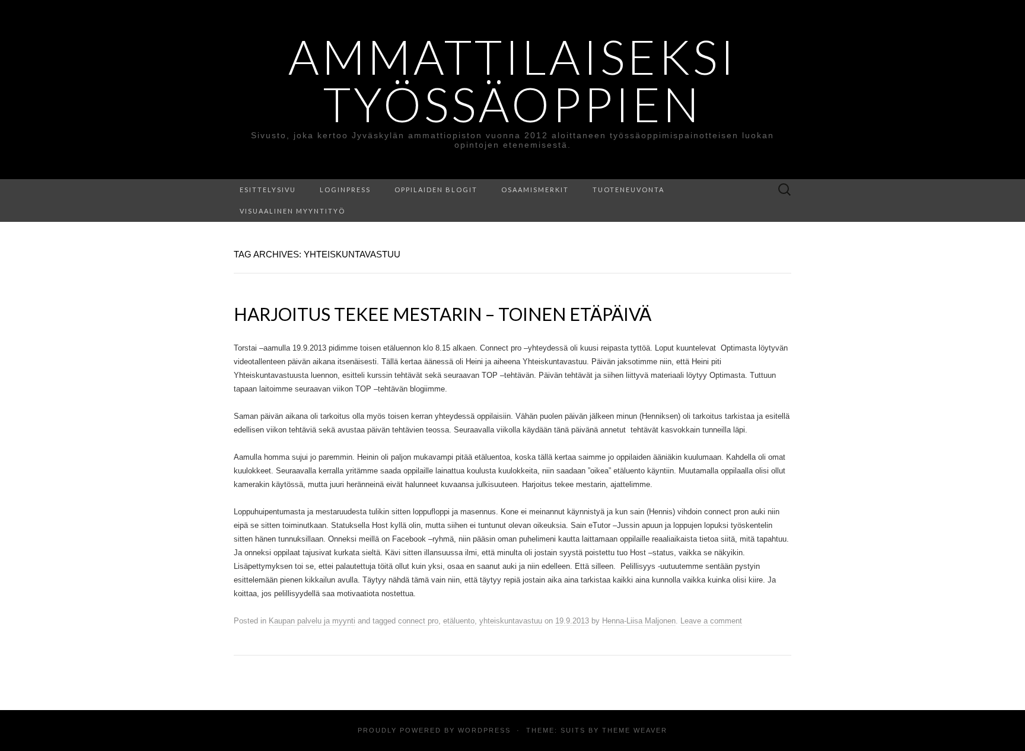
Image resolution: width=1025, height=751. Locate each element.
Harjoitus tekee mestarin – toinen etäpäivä (442, 313)
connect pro (418, 620)
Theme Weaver (634, 730)
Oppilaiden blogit (436, 189)
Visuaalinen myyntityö (292, 211)
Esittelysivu (268, 189)
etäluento (459, 620)
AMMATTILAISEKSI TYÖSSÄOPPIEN (512, 80)
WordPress (484, 730)
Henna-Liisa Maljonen (639, 620)
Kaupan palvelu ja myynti (312, 620)
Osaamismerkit (535, 189)
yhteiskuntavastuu (510, 620)
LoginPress (345, 189)
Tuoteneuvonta (628, 189)
